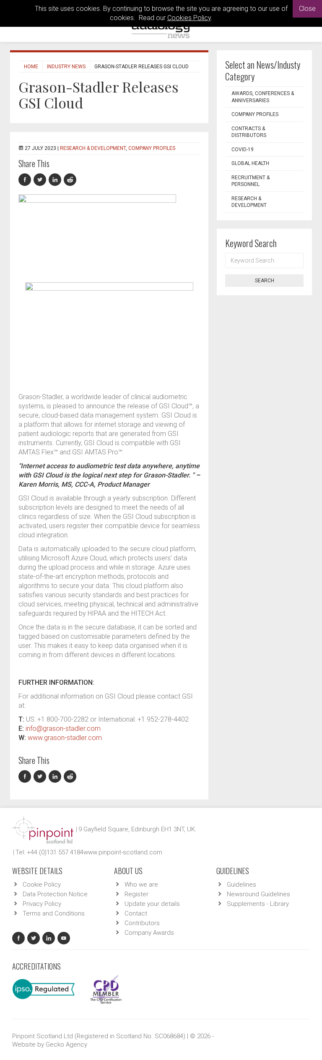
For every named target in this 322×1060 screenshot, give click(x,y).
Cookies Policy (189, 18)
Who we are (141, 884)
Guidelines (241, 884)
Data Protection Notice (55, 894)
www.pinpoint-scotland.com (122, 852)
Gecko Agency (66, 1044)
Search (264, 281)
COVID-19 (242, 149)
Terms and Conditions (54, 913)
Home (31, 67)
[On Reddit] (70, 180)
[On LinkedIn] (56, 180)
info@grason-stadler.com (63, 728)
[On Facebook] (26, 180)
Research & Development (93, 148)
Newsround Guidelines (258, 894)
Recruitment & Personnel (250, 181)
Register (136, 894)
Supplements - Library (258, 904)
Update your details (152, 904)
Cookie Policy (42, 884)
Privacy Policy (42, 904)
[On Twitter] (41, 180)
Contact (136, 913)
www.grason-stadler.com (65, 738)
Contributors (142, 923)
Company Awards (149, 932)
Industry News (66, 67)
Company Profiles (151, 148)
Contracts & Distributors (248, 132)
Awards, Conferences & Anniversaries (262, 96)
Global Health (250, 163)
